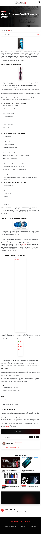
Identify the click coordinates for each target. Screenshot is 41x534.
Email (37, 437)
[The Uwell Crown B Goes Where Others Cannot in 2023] (30, 478)
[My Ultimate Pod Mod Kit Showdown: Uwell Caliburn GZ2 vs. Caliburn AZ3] (10, 478)
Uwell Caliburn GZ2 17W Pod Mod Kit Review (28, 470)
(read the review (19, 248)
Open (38, 34)
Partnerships (7, 526)
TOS (27, 526)
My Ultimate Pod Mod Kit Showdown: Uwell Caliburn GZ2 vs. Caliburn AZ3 (10, 487)
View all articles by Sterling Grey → (13, 447)
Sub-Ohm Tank (8, 426)
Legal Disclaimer (33, 526)
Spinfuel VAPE (24, 244)
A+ (11, 30)
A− (6, 30)
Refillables (3, 11)
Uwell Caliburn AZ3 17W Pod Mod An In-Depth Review (9, 470)
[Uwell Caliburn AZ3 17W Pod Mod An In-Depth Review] (10, 462)
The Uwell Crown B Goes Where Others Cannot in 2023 (30, 486)
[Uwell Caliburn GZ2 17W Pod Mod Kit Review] (30, 462)
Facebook (31, 437)
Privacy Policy (22, 526)
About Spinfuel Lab (14, 526)
